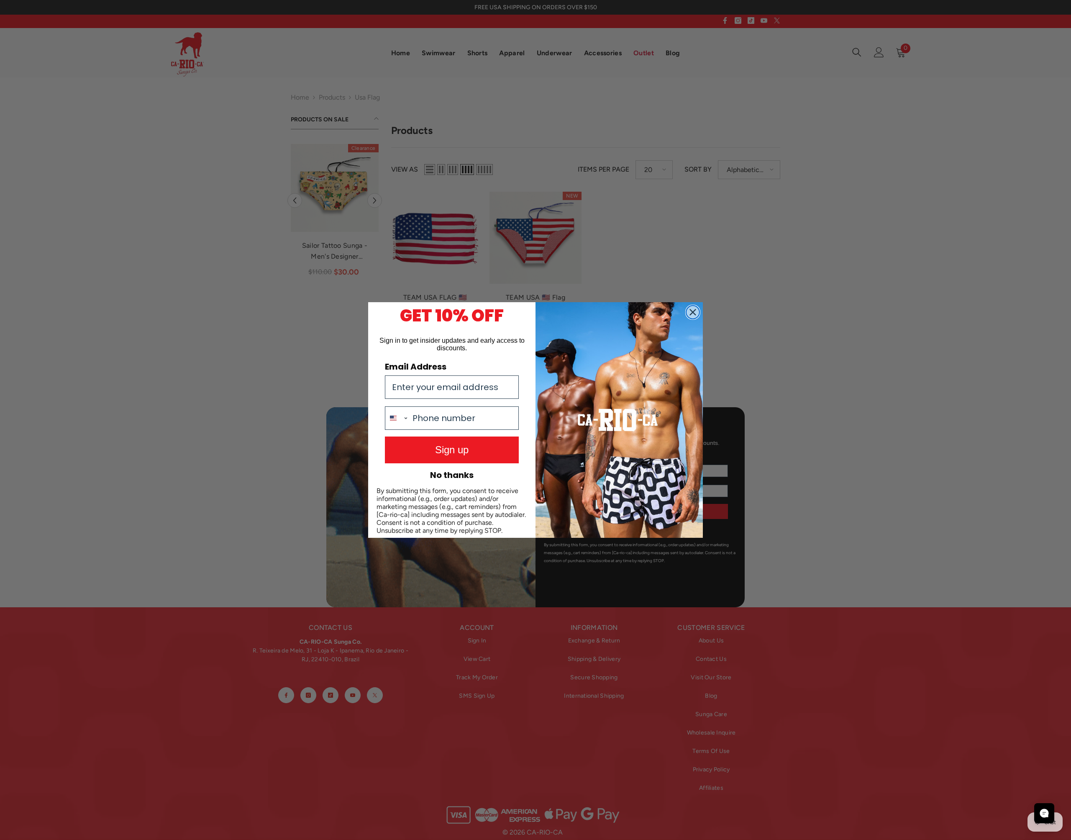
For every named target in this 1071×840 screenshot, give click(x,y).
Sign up (452, 449)
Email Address (415, 366)
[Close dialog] (692, 312)
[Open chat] (1044, 813)
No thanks (452, 475)
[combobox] (396, 418)
